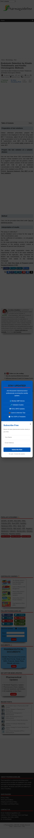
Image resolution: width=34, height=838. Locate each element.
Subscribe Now (17, 449)
